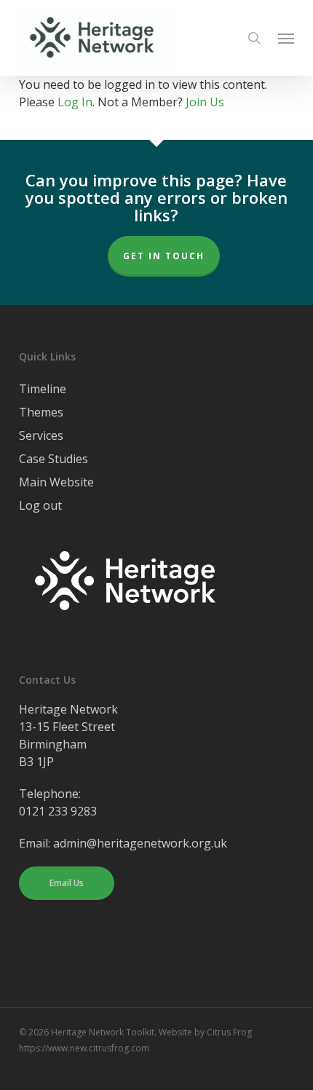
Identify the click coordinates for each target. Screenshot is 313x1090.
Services (41, 435)
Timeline (42, 389)
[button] (286, 38)
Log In (75, 102)
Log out (40, 505)
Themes (41, 412)
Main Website (56, 482)
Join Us (205, 102)
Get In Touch (164, 256)
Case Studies (53, 459)
